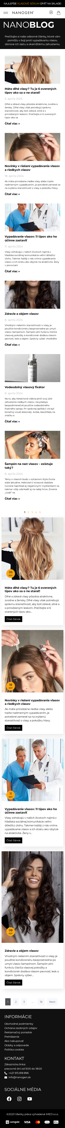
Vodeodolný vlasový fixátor (25, 387)
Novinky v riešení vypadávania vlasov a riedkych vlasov (32, 702)
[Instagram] (19, 1099)
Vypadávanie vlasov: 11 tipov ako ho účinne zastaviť (31, 810)
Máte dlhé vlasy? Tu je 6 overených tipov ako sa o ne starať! (30, 589)
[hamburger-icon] (5, 13)
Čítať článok (13, 619)
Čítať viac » (12, 123)
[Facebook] (9, 1099)
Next (52, 1001)
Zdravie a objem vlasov (22, 314)
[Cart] (58, 13)
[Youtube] (29, 1099)
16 (41, 1001)
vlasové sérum (28, 3)
